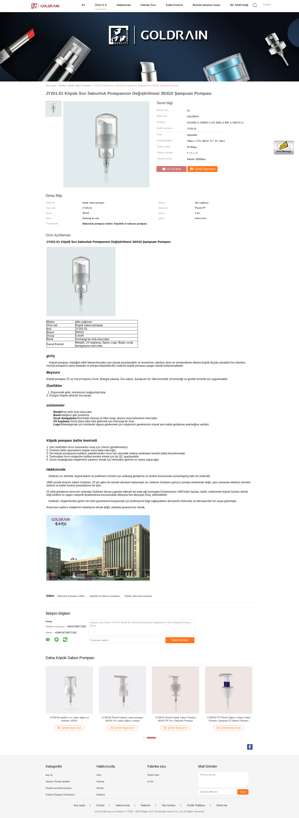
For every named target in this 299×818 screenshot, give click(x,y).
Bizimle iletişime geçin (206, 4)
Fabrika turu (148, 4)
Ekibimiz (101, 794)
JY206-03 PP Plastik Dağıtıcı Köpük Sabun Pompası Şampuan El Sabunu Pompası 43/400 (229, 719)
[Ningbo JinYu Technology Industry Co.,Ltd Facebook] (250, 747)
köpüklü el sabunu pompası (105, 596)
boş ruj (49, 775)
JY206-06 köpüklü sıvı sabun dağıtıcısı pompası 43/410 (69, 719)
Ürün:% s (101, 4)
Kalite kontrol (174, 4)
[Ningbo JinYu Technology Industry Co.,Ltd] (45, 6)
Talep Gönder (180, 640)
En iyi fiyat (173, 169)
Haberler (146, 805)
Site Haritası (169, 805)
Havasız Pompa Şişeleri (58, 781)
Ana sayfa (79, 805)
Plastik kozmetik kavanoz (59, 788)
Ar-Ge (150, 781)
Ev (83, 4)
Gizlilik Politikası (196, 805)
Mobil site (221, 805)
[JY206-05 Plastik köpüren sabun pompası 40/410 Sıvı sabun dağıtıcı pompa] (122, 689)
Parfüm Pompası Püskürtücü (60, 794)
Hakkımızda (124, 4)
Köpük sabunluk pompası (138, 596)
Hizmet (100, 788)
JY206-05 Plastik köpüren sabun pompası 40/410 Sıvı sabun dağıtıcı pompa (122, 719)
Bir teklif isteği (239, 4)
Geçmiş (100, 781)
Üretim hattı (153, 775)
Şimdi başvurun (204, 169)
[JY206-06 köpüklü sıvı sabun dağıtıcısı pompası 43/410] (69, 689)
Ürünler (100, 805)
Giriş (99, 775)
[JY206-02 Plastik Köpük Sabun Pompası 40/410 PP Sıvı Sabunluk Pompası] (175, 689)
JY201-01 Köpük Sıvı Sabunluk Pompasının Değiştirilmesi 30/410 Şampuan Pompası (136, 85)
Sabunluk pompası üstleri (71, 596)
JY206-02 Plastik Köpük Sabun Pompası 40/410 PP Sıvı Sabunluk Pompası (175, 719)
